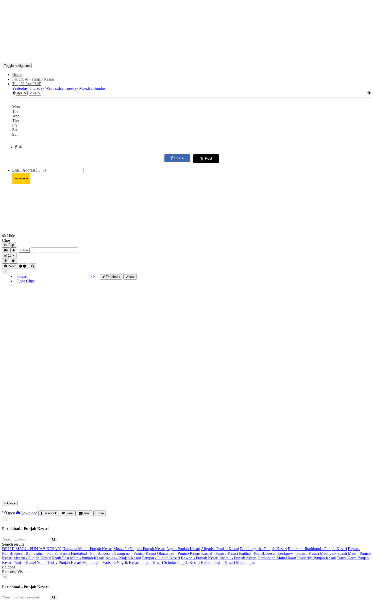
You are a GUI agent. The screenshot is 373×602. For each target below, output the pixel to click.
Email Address (24, 170)
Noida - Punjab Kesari (123, 558)
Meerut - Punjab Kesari (32, 558)
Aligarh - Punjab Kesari (220, 549)
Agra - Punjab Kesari (183, 549)
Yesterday (20, 88)
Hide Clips (8, 238)
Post (208, 158)
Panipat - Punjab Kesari (161, 558)
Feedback (112, 277)
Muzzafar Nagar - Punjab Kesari (139, 549)
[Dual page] (5, 271)
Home (17, 74)
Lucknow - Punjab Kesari (298, 553)
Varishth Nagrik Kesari (121, 562)
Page (24, 250)
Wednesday (54, 88)
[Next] (94, 276)
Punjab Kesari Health (194, 562)
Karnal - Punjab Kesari (219, 553)
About (130, 277)
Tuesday (71, 88)
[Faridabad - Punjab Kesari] (186, 55)
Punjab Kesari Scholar (158, 562)
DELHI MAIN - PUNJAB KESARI (31, 549)
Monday (86, 88)
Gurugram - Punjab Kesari (135, 553)
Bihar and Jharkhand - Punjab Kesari (317, 549)
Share (179, 158)
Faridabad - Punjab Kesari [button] (33, 79)
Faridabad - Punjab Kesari (92, 553)
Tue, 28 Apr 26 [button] (25, 84)
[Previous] (92, 276)
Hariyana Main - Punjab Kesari (87, 549)
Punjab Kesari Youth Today (35, 562)
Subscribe (21, 178)
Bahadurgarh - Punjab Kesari (263, 549)
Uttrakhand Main (272, 558)
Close (99, 513)
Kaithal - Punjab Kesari (258, 553)
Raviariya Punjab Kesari (316, 558)
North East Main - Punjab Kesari (78, 558)
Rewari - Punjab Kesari (199, 558)
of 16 (8, 255)
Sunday (100, 88)
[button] (18, 147)
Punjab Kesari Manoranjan (80, 562)
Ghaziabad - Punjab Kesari (178, 553)
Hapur (291, 558)
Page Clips (26, 281)
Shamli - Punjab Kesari (238, 558)
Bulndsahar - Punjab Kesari (48, 553)
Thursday (36, 88)
